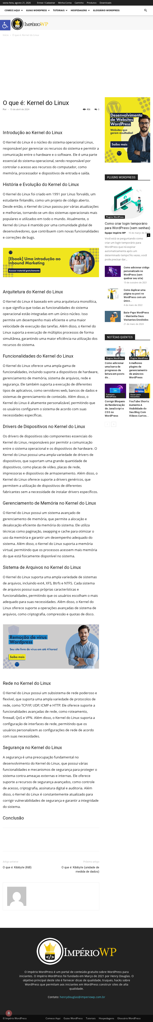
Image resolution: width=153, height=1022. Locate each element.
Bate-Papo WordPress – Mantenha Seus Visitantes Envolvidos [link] (136, 316)
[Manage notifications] (9, 1013)
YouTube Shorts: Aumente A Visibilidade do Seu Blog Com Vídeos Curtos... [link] (139, 408)
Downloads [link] (105, 2)
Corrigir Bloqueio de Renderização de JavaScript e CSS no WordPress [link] (115, 408)
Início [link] (6, 35)
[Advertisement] (76, 67)
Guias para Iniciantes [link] (135, 395)
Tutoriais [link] (59, 10)
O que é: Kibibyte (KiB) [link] (17, 867)
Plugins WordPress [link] (115, 216)
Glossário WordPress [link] (106, 10)
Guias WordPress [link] (36, 10)
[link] (5, 25)
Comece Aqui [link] (12, 10)
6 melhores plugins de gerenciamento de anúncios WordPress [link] (138, 370)
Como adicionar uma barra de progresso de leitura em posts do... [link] (114, 370)
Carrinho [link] (79, 2)
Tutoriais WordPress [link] (111, 395)
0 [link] (98, 109)
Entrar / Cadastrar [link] (46, 2)
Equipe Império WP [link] (115, 232)
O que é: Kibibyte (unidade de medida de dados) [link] (80, 869)
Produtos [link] (91, 2)
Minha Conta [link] (65, 2)
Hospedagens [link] (79, 10)
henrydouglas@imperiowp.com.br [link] (82, 997)
